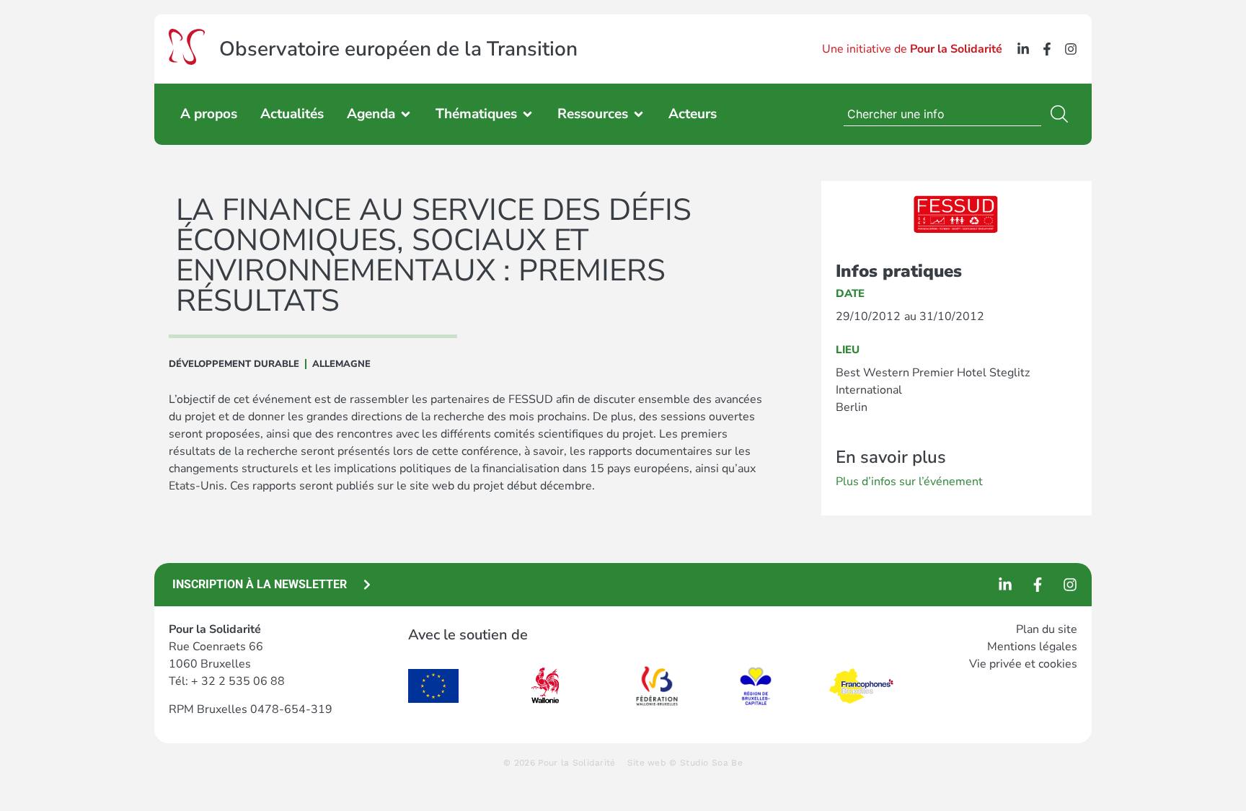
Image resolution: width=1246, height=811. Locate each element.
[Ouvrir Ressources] (638, 114)
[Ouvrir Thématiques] (527, 114)
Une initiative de (912, 49)
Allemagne (341, 364)
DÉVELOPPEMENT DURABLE (234, 364)
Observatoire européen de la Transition (398, 49)
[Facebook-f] (1046, 49)
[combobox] (942, 114)
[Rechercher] (1062, 114)
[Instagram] (1070, 49)
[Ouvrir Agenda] (405, 114)
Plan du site (1046, 629)
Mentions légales (1032, 647)
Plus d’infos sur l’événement (909, 481)
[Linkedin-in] (1023, 49)
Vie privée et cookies (1023, 664)
